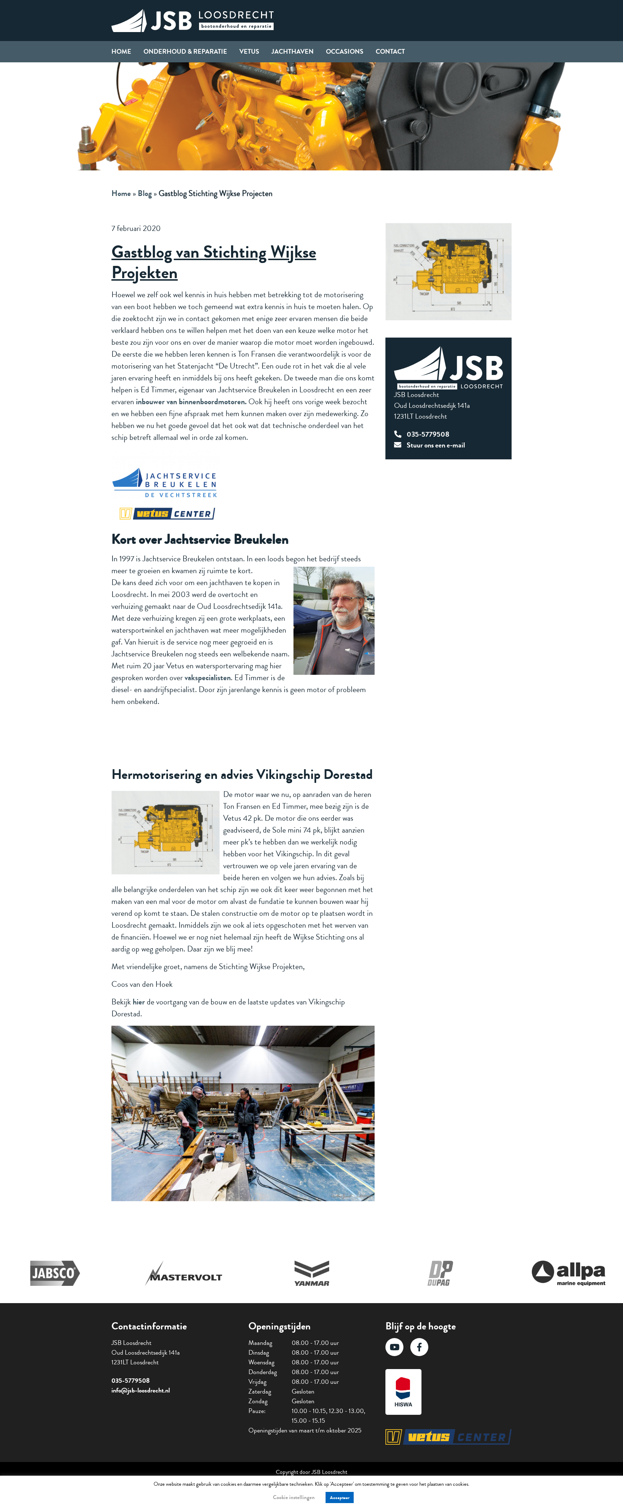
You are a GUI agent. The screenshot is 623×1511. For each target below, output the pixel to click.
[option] (55, 1273)
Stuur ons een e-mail (436, 445)
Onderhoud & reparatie (185, 51)
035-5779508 (428, 434)
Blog (145, 193)
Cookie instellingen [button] (294, 1497)
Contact (390, 51)
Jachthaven (292, 51)
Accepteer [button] (339, 1497)
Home (121, 51)
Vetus (249, 51)
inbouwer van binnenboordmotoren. (191, 401)
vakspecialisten (208, 677)
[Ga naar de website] (55, 1273)
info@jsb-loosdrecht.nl (140, 1390)
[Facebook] (419, 1347)
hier (139, 1002)
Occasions (344, 51)
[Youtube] (394, 1347)
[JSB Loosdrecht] (192, 19)
